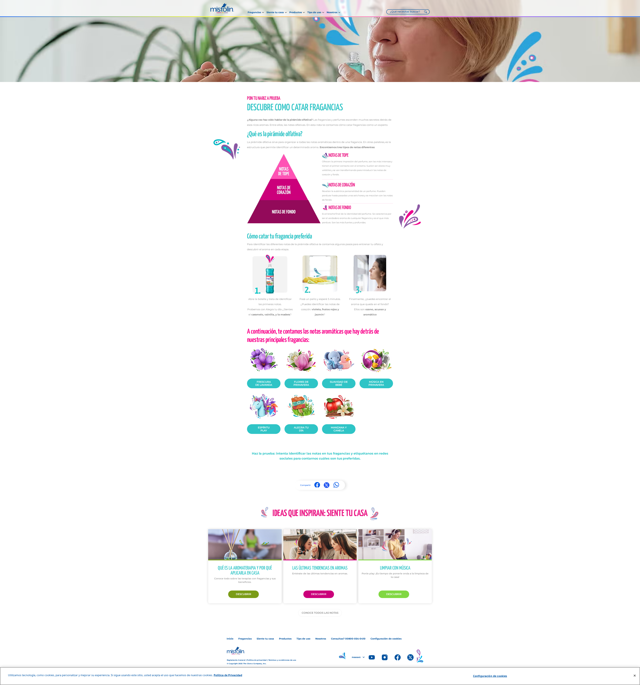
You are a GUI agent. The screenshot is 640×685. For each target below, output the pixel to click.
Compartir (305, 485)
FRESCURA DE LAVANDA (263, 383)
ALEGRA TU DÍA (301, 429)
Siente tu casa (275, 12)
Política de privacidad (256, 660)
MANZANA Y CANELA (339, 429)
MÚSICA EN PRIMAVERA (376, 383)
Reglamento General (236, 660)
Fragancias (254, 12)
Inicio (230, 638)
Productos (295, 12)
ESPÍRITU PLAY (264, 429)
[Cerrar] (634, 675)
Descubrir (243, 594)
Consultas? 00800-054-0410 (348, 638)
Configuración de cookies (386, 638)
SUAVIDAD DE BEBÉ (339, 383)
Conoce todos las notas (320, 612)
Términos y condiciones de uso (282, 660)
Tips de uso (314, 12)
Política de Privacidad (228, 675)
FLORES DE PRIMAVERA (301, 383)
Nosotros (332, 12)
